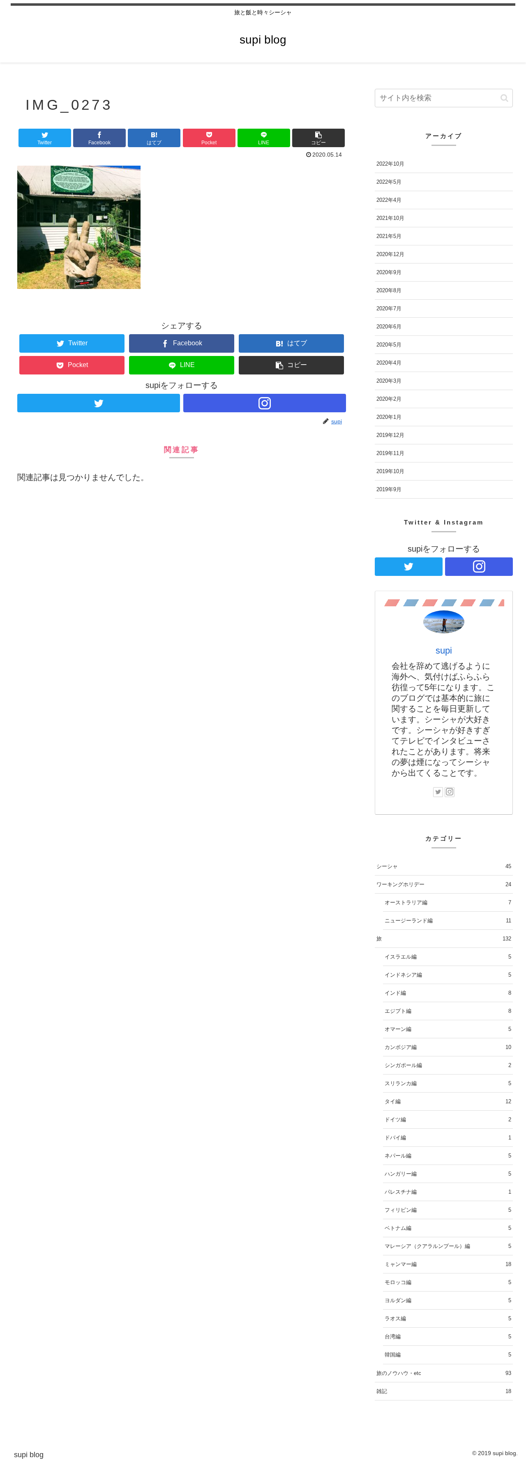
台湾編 (448, 1336)
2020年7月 (388, 308)
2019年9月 (388, 489)
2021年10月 (390, 218)
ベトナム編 (448, 1228)
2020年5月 (388, 345)
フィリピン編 (448, 1210)
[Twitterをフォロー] (98, 403)
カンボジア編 (448, 1047)
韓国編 (448, 1355)
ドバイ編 (448, 1138)
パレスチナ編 (448, 1192)
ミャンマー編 (448, 1264)
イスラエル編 (448, 957)
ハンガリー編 (448, 1174)
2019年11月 (390, 453)
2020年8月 (388, 290)
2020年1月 (388, 417)
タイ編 (448, 1101)
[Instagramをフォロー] (264, 403)
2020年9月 (388, 272)
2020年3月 (388, 381)
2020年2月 (388, 399)
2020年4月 (388, 363)
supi (444, 650)
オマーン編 (448, 1029)
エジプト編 (448, 1011)
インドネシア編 (448, 975)
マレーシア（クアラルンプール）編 (448, 1246)
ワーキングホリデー (443, 884)
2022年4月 (388, 200)
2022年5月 (388, 182)
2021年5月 (388, 236)
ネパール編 (448, 1156)
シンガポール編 (448, 1065)
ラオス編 (448, 1318)
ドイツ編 (448, 1119)
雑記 (443, 1391)
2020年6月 (388, 327)
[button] (318, 138)
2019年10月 (390, 471)
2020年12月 (390, 254)
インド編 (448, 993)
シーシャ (443, 866)
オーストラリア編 (448, 902)
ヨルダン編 (448, 1300)
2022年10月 (390, 164)
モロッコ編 (448, 1282)
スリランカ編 (448, 1083)
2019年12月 (390, 435)
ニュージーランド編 (448, 920)
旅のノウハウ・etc (443, 1373)
